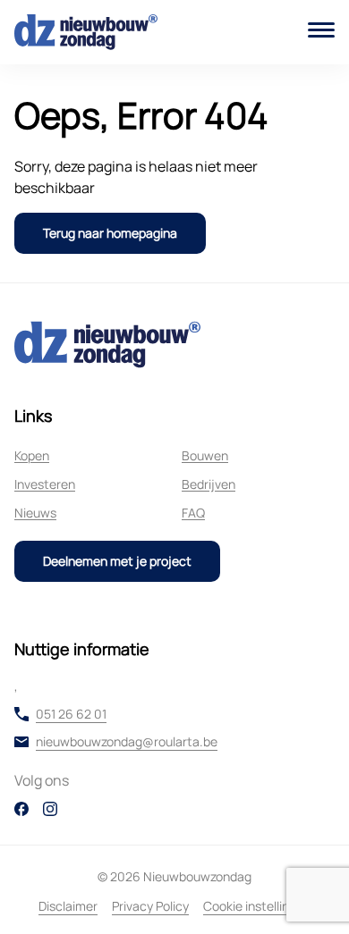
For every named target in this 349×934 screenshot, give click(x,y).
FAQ (193, 512)
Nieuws (35, 512)
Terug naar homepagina (110, 232)
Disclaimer (68, 905)
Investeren (44, 483)
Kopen (31, 455)
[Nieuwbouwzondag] (85, 32)
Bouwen (205, 455)
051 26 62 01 (71, 714)
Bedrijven (208, 483)
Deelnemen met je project (117, 560)
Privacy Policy (150, 905)
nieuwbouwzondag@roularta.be (126, 742)
